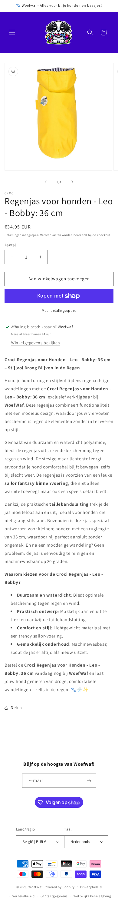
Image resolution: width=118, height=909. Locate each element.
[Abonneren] (89, 781)
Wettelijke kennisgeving (92, 896)
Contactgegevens (54, 896)
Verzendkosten (50, 235)
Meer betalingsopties (59, 310)
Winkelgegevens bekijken (35, 342)
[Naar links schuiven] (45, 181)
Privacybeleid (91, 887)
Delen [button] (16, 707)
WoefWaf (35, 886)
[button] (12, 32)
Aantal (10, 245)
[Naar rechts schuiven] (72, 181)
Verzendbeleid (23, 896)
